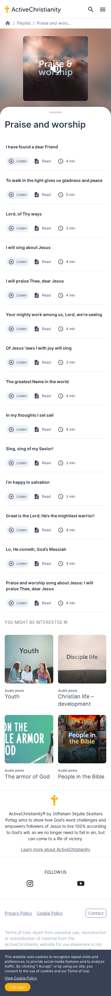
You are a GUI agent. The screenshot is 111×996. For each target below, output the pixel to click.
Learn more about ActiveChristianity (55, 849)
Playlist (23, 23)
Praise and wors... (54, 23)
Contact (96, 913)
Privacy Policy (18, 913)
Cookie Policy (50, 913)
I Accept (17, 986)
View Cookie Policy (21, 978)
